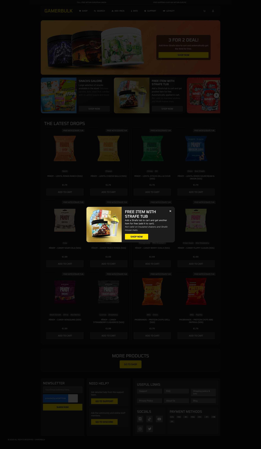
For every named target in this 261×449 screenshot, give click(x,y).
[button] (170, 211)
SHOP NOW (136, 236)
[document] (130, 224)
